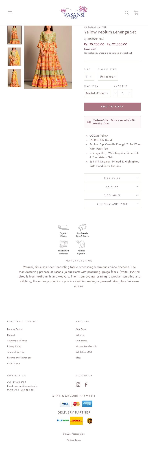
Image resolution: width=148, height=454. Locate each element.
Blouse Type (107, 69)
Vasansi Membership (86, 346)
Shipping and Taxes (112, 203)
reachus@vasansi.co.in (26, 386)
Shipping (103, 53)
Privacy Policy (14, 346)
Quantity (121, 85)
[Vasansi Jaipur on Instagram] (78, 384)
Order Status (13, 363)
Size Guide (112, 178)
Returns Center (15, 329)
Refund (11, 335)
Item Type (91, 85)
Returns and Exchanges (19, 357)
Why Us (80, 335)
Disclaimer (112, 195)
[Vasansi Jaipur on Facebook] (86, 384)
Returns (112, 186)
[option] (48, 57)
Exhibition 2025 (84, 352)
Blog (78, 357)
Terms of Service (16, 352)
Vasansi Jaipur (95, 27)
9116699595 (19, 382)
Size (87, 69)
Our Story (81, 329)
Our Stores (81, 340)
